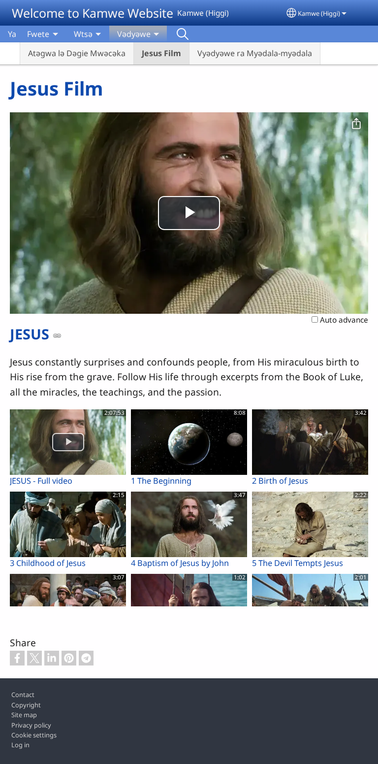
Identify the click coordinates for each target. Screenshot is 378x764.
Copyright (26, 704)
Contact (22, 694)
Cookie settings (34, 735)
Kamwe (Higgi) (319, 13)
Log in (20, 744)
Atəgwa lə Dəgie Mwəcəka (77, 53)
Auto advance (343, 320)
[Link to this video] (57, 335)
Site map (24, 714)
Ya (12, 34)
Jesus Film (161, 53)
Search (182, 34)
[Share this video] (356, 124)
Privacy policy (31, 725)
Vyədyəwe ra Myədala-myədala (254, 53)
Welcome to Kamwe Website (92, 12)
